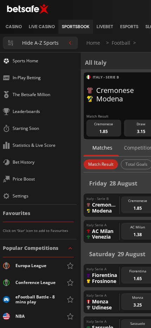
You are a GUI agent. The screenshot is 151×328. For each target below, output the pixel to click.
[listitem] (13, 27)
